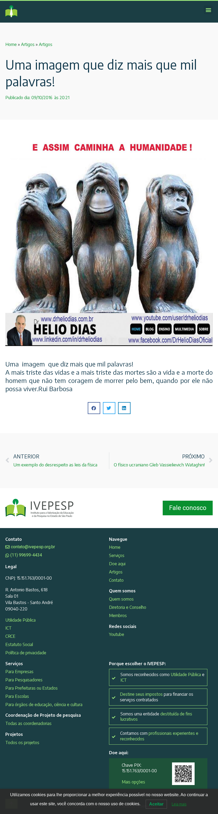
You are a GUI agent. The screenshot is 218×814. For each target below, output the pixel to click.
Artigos (28, 44)
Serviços (116, 555)
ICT (8, 628)
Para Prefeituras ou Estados (31, 688)
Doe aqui (117, 563)
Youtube (116, 634)
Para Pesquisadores (24, 679)
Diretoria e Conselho (127, 607)
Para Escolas (17, 696)
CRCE (10, 636)
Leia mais (179, 804)
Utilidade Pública (20, 620)
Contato (116, 580)
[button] (208, 9)
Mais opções (133, 782)
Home (11, 44)
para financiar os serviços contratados (156, 696)
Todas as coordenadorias (28, 723)
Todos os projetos (22, 742)
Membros (118, 615)
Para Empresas (19, 671)
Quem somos (121, 599)
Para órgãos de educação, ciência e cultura (43, 704)
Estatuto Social (19, 644)
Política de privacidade (25, 652)
